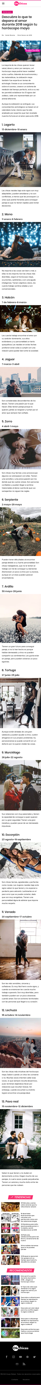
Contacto (14, 1379)
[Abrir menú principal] (3, 4)
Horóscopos (7, 12)
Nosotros (26, 1379)
